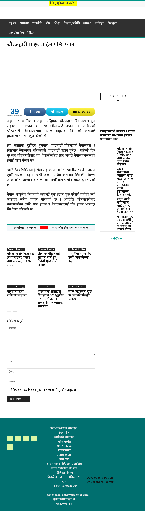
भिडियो (31, 32)
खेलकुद (112, 23)
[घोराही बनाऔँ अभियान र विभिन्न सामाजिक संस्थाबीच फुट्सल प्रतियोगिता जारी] (117, 114)
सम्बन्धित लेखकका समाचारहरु (70, 227)
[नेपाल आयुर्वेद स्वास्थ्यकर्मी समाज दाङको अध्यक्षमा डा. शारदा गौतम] (107, 220)
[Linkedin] (127, 3)
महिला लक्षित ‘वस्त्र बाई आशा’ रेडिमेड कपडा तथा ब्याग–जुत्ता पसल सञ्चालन (20, 259)
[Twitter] (132, 3)
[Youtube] (136, 3)
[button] (133, 23)
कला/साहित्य (16, 32)
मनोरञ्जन (99, 23)
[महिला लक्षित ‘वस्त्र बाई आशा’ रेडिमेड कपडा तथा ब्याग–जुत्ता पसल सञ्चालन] (20, 241)
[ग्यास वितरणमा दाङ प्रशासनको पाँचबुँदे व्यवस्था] (81, 279)
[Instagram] (123, 3)
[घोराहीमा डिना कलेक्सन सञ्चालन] (20, 279)
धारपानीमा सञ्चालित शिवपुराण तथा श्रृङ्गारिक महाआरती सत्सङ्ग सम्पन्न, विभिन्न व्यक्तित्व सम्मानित (51, 299)
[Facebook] (118, 3)
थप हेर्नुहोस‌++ (116, 238)
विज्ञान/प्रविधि (72, 23)
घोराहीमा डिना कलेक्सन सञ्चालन (17, 293)
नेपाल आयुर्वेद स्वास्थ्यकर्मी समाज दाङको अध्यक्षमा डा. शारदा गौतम (125, 223)
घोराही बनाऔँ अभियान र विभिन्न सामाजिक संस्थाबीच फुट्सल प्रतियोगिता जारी (117, 135)
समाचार (24, 23)
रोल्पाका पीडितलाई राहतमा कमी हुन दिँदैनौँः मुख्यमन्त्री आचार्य (49, 259)
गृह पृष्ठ (12, 23)
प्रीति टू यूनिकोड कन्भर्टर (61, 3)
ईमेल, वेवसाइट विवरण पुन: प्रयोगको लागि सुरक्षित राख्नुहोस (43, 389)
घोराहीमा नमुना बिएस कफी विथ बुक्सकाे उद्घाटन (80, 257)
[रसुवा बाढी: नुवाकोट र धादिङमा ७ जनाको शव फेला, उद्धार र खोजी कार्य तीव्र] (107, 203)
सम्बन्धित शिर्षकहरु (25, 227)
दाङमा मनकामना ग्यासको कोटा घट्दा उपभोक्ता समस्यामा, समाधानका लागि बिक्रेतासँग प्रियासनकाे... (125, 182)
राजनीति (37, 23)
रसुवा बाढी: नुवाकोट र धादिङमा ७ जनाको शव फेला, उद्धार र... (126, 206)
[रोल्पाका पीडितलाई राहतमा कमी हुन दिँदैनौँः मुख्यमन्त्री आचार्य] (51, 241)
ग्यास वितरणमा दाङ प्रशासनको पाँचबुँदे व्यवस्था (80, 295)
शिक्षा (57, 23)
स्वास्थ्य (87, 23)
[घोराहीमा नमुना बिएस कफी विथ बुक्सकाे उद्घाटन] (81, 241)
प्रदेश (48, 23)
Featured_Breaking (16, 249)
